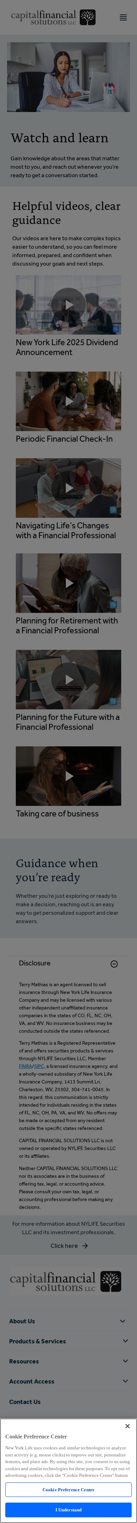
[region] (68, 1470)
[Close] (127, 1426)
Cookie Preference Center (68, 1489)
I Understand (69, 1509)
